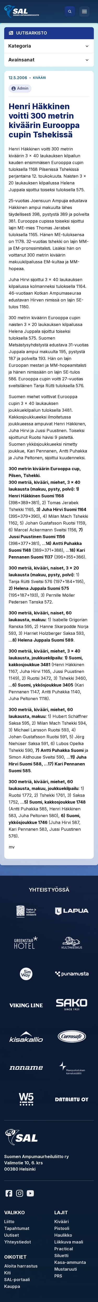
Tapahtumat (16, 1228)
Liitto (9, 1221)
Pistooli (61, 1228)
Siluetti (61, 1255)
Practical (63, 1248)
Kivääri (39, 78)
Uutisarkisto (31, 33)
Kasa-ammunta (70, 1262)
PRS (58, 1275)
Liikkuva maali (68, 1242)
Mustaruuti (65, 1269)
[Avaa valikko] (84, 11)
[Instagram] (20, 1193)
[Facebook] (9, 1193)
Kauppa (12, 1286)
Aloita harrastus (21, 1266)
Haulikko (63, 1235)
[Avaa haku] (70, 11)
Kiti (7, 1272)
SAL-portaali (17, 1279)
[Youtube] (31, 1193)
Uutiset (11, 1235)
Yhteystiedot (17, 1242)
